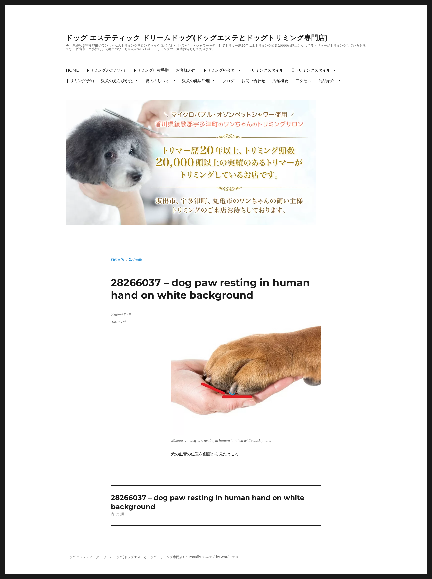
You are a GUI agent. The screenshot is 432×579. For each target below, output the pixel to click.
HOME (72, 70)
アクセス (304, 80)
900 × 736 (118, 322)
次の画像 (135, 259)
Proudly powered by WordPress (213, 557)
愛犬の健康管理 (196, 80)
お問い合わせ (254, 80)
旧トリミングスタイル (310, 70)
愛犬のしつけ (158, 80)
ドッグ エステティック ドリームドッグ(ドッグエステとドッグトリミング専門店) (197, 37)
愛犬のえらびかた (117, 80)
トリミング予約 (80, 80)
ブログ (228, 80)
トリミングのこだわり (106, 70)
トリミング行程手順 (151, 70)
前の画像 (117, 259)
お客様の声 (186, 70)
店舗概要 (280, 80)
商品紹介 (326, 80)
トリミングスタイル (266, 70)
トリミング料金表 (219, 70)
